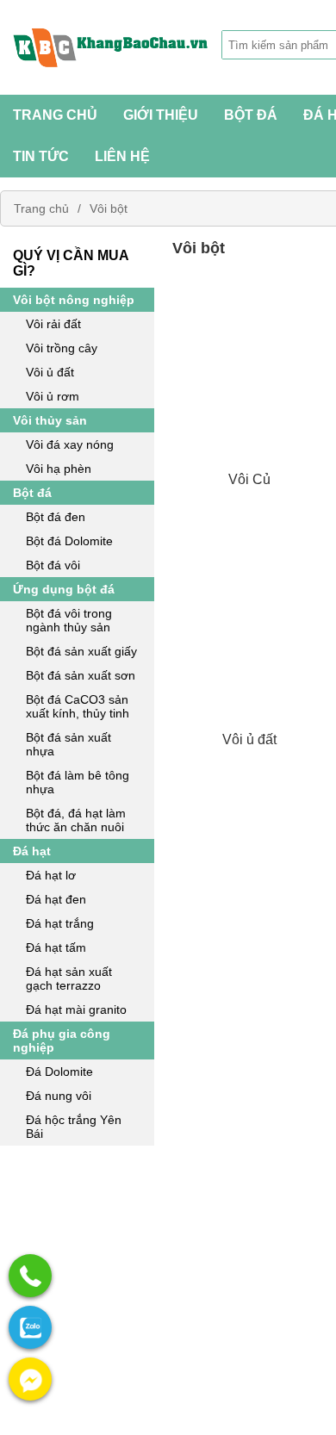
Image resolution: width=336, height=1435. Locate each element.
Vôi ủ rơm (52, 396)
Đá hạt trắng (60, 923)
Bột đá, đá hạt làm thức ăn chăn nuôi (76, 820)
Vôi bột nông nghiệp (73, 300)
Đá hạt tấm (56, 947)
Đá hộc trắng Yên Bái (73, 1126)
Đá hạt (32, 851)
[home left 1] (77, 1215)
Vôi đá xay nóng (70, 444)
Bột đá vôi (53, 565)
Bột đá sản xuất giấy (81, 651)
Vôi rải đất (53, 324)
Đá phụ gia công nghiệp (61, 1040)
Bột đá (32, 493)
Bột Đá (250, 115)
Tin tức (41, 156)
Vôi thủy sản (50, 420)
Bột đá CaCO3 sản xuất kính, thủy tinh (77, 706)
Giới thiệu (160, 115)
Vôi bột (109, 208)
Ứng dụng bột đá (64, 589)
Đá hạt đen (56, 899)
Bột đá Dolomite (69, 541)
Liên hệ (122, 156)
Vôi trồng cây (61, 348)
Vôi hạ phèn (58, 468)
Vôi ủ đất (50, 372)
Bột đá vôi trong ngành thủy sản (69, 620)
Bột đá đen (55, 517)
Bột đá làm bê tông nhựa (77, 782)
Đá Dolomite (59, 1071)
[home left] (77, 1354)
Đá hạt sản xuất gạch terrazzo (69, 978)
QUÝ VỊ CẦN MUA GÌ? (70, 263)
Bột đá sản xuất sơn (80, 675)
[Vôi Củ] (249, 390)
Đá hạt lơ (51, 875)
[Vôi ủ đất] (249, 650)
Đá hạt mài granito (76, 1009)
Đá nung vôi (58, 1096)
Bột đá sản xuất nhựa (68, 744)
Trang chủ (55, 115)
